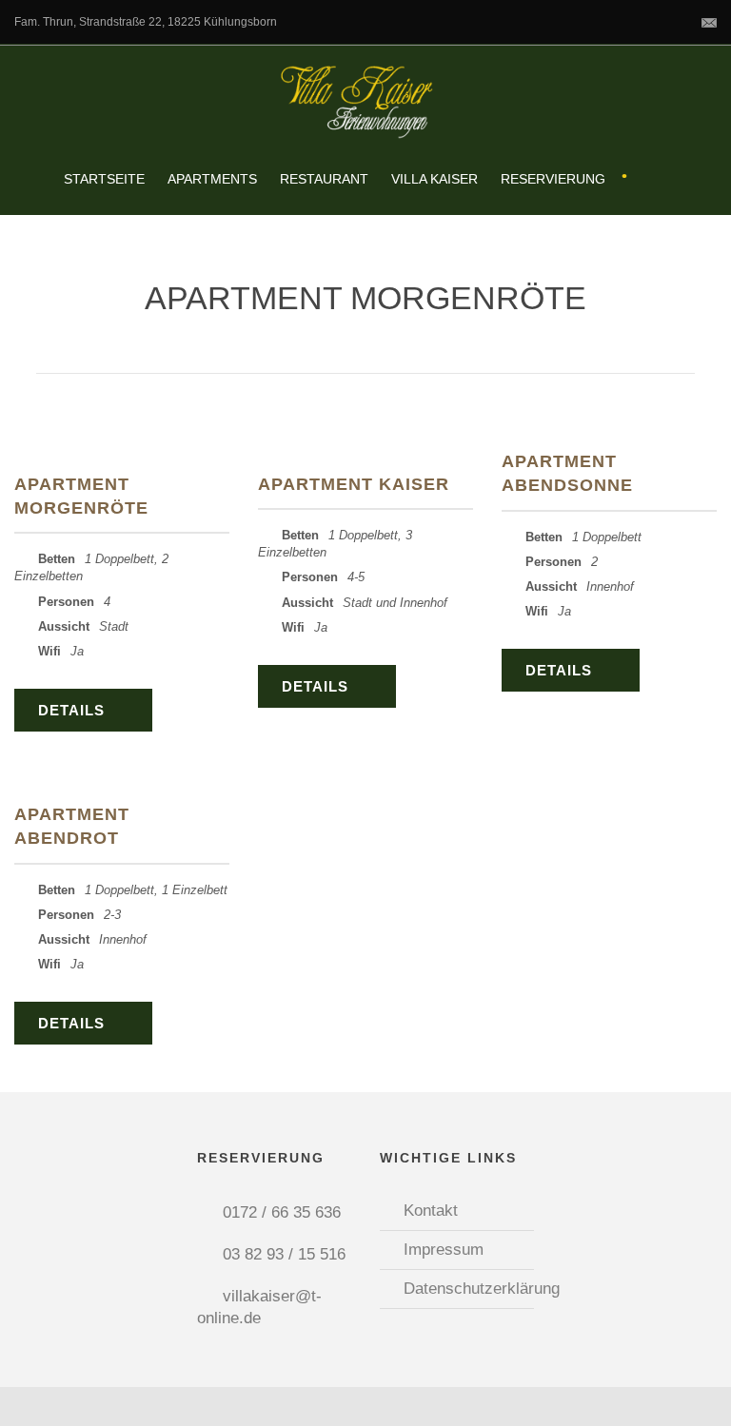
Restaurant (324, 178)
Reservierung (553, 178)
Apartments (212, 178)
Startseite (104, 178)
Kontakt (431, 1210)
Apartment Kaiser (353, 484)
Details (71, 710)
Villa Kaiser (434, 178)
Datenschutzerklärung (482, 1288)
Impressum (444, 1249)
